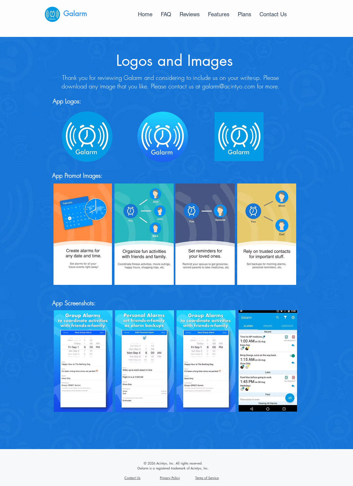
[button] (189, 14)
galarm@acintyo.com (228, 86)
